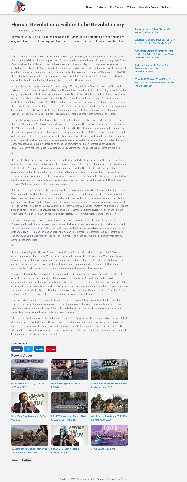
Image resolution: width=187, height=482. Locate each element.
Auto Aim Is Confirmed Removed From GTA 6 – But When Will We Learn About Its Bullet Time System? (154, 54)
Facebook (17, 349)
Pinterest (51, 349)
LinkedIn (39, 349)
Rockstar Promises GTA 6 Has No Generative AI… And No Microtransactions (151, 68)
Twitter (28, 349)
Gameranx (81, 479)
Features (26, 459)
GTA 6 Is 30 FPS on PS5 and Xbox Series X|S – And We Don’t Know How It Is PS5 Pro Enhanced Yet (155, 82)
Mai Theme (122, 479)
